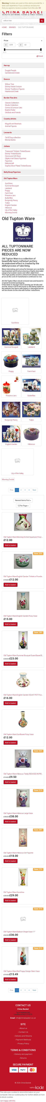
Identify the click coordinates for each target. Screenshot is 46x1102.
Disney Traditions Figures (15, 89)
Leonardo (8, 132)
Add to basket (10, 545)
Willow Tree (9, 84)
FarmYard (9, 193)
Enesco (7, 79)
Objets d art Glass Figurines (15, 158)
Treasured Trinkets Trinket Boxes (17, 151)
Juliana (7, 146)
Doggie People (10, 70)
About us (23, 1028)
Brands (12, 27)
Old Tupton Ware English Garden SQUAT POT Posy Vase (23, 695)
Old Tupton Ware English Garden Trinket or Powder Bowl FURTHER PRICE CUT (23, 576)
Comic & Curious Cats (13, 108)
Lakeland (8, 188)
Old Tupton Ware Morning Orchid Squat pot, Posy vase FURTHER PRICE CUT (23, 537)
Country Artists (10, 119)
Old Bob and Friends (13, 112)
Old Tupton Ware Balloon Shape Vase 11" (19, 932)
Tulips (7, 203)
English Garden (11, 205)
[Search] (42, 21)
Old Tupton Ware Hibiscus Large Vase (18, 813)
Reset (40, 56)
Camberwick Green (12, 73)
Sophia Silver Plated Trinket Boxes (18, 166)
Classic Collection (12, 103)
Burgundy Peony (11, 200)
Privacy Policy (23, 1043)
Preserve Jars (10, 195)
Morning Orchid (11, 213)
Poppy (7, 191)
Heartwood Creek (11, 91)
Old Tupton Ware (10, 178)
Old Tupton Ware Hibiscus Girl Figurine (18, 853)
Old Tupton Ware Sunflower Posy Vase (18, 734)
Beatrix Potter (10, 110)
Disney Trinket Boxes (13, 154)
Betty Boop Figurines (12, 172)
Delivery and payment (23, 1054)
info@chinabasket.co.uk (26, 1018)
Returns (23, 1058)
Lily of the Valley (11, 210)
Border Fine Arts (10, 98)
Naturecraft (9, 163)
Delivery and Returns (23, 1036)
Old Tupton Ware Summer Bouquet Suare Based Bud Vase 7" (23, 655)
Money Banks (10, 140)
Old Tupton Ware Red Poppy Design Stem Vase (21, 971)
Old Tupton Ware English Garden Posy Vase (20, 616)
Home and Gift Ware (13, 156)
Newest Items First (22, 500)
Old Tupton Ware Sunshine (14, 892)
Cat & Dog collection (13, 137)
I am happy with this (7, 1101)
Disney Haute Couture (13, 87)
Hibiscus (8, 208)
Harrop (7, 65)
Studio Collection (11, 105)
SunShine (8, 183)
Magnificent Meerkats (13, 124)
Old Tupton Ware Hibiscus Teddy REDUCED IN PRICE (23, 774)
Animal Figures (11, 126)
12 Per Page (22, 506)
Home (4, 27)
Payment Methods (23, 1040)
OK (40, 8)
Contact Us (23, 1032)
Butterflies (9, 198)
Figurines (8, 161)
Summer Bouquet (12, 186)
